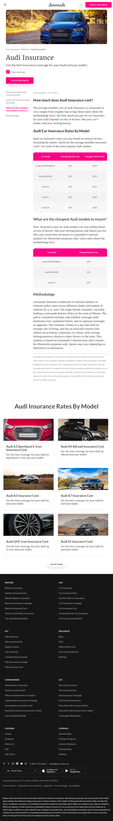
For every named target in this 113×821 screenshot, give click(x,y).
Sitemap (62, 657)
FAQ (61, 641)
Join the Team (65, 733)
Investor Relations (67, 744)
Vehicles (25, 49)
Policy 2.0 (9, 744)
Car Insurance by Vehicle (70, 618)
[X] (8, 764)
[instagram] (13, 764)
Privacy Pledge (60, 785)
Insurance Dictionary (69, 651)
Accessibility (74, 785)
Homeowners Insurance (16, 685)
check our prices (20, 80)
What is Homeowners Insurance (20, 695)
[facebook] (4, 764)
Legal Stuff (48, 785)
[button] (5, 4)
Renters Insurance (13, 588)
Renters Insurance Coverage (18, 603)
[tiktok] (26, 764)
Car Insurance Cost (68, 608)
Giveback (9, 739)
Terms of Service (10, 785)
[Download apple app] (51, 770)
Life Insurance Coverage (70, 695)
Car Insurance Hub (67, 593)
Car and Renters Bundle (16, 618)
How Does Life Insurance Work (73, 705)
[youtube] (21, 764)
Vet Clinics (10, 754)
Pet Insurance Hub (14, 641)
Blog (61, 636)
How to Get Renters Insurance (19, 613)
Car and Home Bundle (15, 715)
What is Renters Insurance (17, 598)
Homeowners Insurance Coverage (21, 700)
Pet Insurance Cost (14, 667)
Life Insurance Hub (67, 690)
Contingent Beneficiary (70, 715)
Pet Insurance (11, 636)
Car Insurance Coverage (70, 603)
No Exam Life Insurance (70, 700)
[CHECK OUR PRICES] (98, 5)
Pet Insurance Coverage (16, 662)
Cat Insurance (11, 651)
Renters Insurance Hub (16, 593)
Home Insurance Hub (15, 690)
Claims (8, 733)
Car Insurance (12, 49)
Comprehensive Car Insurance (73, 613)
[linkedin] (17, 764)
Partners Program (67, 739)
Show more (56, 564)
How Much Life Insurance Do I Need (76, 710)
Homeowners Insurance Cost (19, 705)
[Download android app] (74, 770)
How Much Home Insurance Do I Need (23, 710)
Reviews (63, 754)
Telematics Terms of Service (30, 785)
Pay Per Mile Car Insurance (71, 598)
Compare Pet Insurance (16, 657)
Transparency (65, 749)
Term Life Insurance (68, 685)
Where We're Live (67, 646)
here (51, 115)
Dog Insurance (12, 646)
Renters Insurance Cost (16, 608)
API (7, 749)
